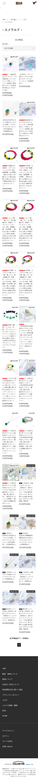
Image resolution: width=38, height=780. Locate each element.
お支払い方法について (10, 684)
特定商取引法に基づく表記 (12, 690)
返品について (7, 679)
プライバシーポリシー (10, 695)
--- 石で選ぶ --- (14, 19)
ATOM (4, 716)
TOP (3, 19)
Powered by (8, 764)
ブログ (4, 700)
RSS (4, 711)
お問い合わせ (7, 746)
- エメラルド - (9, 22)
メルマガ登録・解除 (10, 705)
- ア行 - (24, 19)
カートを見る (7, 741)
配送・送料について (10, 674)
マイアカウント (8, 731)
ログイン (5, 736)
